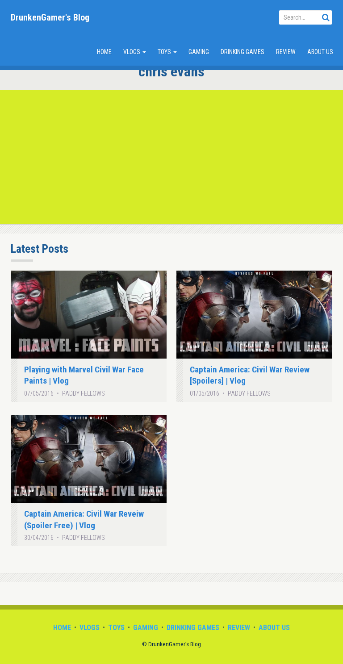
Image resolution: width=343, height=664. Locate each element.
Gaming (198, 51)
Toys (165, 51)
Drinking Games (242, 51)
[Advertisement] (171, 157)
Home (104, 51)
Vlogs (132, 51)
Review (286, 51)
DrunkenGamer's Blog (50, 17)
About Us (320, 51)
